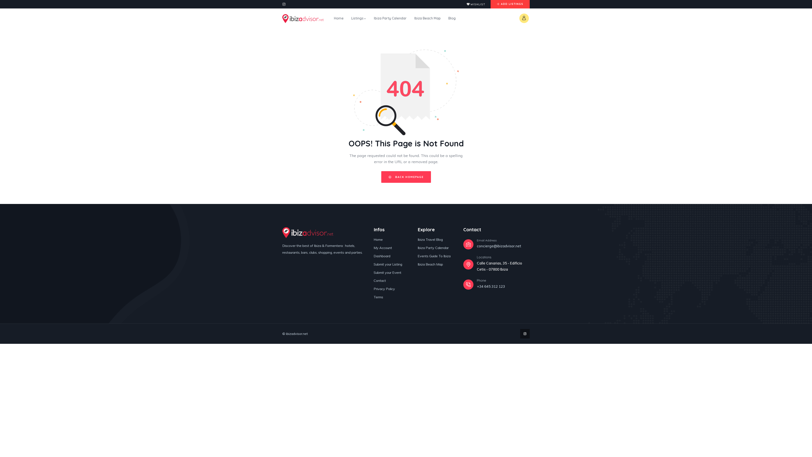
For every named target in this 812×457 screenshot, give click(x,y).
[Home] (303, 18)
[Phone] (468, 284)
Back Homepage (409, 177)
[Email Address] (468, 244)
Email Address (487, 240)
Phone (481, 280)
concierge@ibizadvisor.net (499, 246)
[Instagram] (284, 4)
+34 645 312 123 (491, 286)
